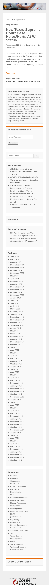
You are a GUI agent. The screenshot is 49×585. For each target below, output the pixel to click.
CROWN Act (15, 489)
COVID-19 (14, 484)
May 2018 (14, 331)
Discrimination (16, 492)
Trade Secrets (16, 536)
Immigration (15, 506)
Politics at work (16, 522)
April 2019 (14, 306)
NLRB (12, 514)
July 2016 (14, 369)
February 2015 (16, 416)
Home (8, 20)
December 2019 (17, 287)
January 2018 (16, 339)
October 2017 (16, 345)
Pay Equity (14, 519)
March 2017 (15, 358)
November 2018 (17, 320)
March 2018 (15, 334)
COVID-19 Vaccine (18, 486)
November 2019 (17, 290)
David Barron (30, 45)
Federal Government (19, 497)
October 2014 (16, 427)
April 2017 (14, 356)
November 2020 (17, 268)
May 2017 (14, 353)
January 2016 (16, 386)
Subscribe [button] (13, 143)
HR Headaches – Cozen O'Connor (25, 578)
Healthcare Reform (18, 500)
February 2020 (16, 281)
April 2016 (14, 378)
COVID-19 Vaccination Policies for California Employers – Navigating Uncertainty (24, 180)
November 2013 (17, 457)
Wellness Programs (18, 547)
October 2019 (16, 292)
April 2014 (14, 444)
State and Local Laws (19, 530)
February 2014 (16, 449)
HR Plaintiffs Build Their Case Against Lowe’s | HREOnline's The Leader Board (24, 235)
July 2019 (14, 301)
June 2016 (14, 372)
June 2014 (14, 438)
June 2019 (14, 303)
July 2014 (14, 435)
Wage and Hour (34, 81)
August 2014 (15, 433)
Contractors (15, 481)
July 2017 (14, 347)
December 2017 (17, 342)
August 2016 (15, 367)
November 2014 (17, 424)
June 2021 (14, 257)
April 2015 (14, 411)
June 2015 (14, 405)
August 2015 (15, 400)
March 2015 (15, 413)
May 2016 (14, 375)
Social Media (15, 528)
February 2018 (16, 336)
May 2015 (14, 408)
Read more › (11, 73)
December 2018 (17, 317)
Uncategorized (16, 539)
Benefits (13, 475)
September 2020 (17, 273)
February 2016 (16, 383)
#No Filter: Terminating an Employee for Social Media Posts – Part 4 (24, 171)
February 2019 (16, 312)
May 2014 (14, 441)
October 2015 (16, 394)
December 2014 (17, 422)
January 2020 (16, 284)
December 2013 (17, 455)
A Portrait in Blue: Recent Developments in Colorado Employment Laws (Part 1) (21, 188)
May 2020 (14, 276)
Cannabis (14, 478)
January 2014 (16, 452)
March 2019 (15, 309)
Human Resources (18, 503)
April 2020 (14, 279)
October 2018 (16, 323)
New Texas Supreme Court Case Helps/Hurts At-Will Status (23, 35)
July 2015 (14, 402)
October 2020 (16, 270)
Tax (11, 533)
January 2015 (16, 419)
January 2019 (16, 314)
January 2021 (16, 262)
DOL (12, 495)
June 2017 (14, 350)
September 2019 (17, 295)
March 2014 (15, 446)
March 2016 (15, 380)
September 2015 (17, 397)
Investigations (16, 508)
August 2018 (15, 328)
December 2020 (17, 265)
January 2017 (16, 361)
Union (12, 541)
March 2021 (15, 259)
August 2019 (15, 298)
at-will (18, 79)
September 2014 (17, 430)
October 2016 (16, 364)
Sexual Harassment (18, 525)
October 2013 (16, 460)
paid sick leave (16, 517)
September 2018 (17, 325)
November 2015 (17, 391)
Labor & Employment (20, 81)
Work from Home (17, 550)
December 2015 (17, 389)
